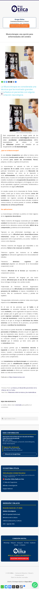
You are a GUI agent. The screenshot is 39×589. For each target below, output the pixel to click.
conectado (18, 405)
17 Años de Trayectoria (10, 482)
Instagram (20, 543)
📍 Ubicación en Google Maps (11, 454)
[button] (35, 585)
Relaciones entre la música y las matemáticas (22, 392)
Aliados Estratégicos (9, 511)
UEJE (21, 23)
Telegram (13, 543)
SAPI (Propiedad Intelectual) (11, 514)
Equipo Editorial (8, 489)
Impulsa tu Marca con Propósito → (19, 555)
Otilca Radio (26, 23)
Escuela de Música (14, 23)
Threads (16, 545)
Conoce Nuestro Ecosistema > (19, 26)
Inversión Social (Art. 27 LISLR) (12, 508)
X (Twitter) (22, 545)
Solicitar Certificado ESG (19, 558)
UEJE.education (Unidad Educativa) (14, 473)
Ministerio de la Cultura (10, 517)
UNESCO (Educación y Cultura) (12, 521)
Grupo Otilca (19, 19)
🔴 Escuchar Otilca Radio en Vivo (13, 479)
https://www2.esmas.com (17, 377)
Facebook (32, 543)
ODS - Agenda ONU (9, 524)
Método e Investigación (10, 485)
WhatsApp (6, 543)
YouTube (26, 543)
